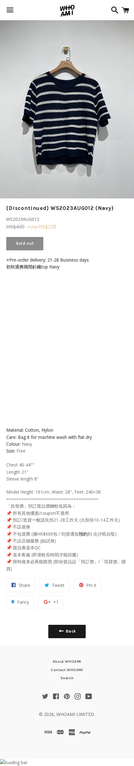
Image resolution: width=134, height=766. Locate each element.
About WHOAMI (67, 661)
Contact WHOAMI (67, 670)
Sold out (25, 243)
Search (67, 678)
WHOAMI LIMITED (75, 714)
